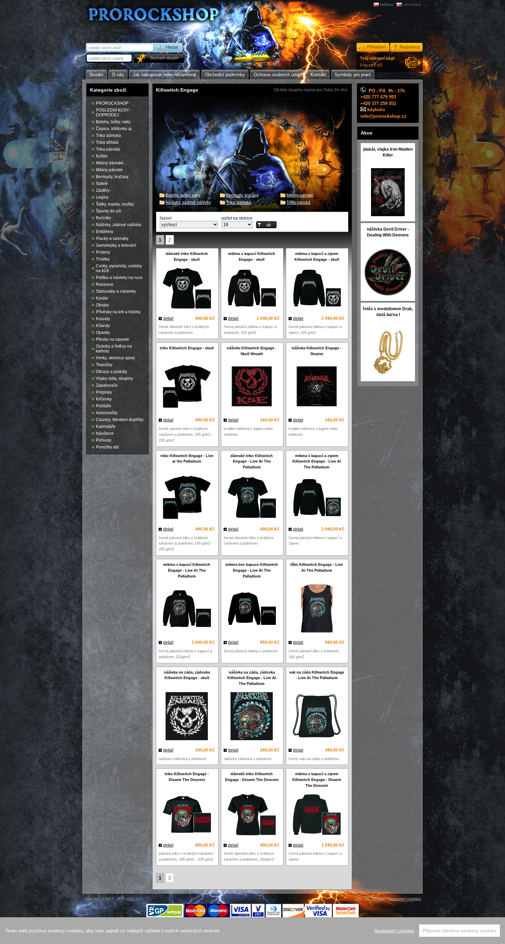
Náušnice (105, 433)
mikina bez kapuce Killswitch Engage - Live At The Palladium (251, 570)
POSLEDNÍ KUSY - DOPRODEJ (114, 112)
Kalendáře (105, 426)
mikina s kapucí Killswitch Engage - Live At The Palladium (186, 570)
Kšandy (103, 325)
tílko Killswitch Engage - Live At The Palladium (316, 567)
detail (168, 318)
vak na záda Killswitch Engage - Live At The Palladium (316, 675)
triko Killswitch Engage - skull (187, 348)
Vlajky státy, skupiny (114, 378)
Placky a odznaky (112, 238)
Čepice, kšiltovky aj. (114, 128)
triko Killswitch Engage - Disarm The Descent (187, 777)
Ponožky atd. (108, 447)
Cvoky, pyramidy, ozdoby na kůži (119, 268)
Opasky (103, 332)
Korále (102, 298)
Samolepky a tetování (116, 245)
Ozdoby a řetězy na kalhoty (114, 348)
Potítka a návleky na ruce (119, 277)
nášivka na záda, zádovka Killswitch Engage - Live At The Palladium (251, 678)
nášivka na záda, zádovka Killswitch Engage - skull (187, 675)
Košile (102, 156)
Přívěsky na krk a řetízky (118, 312)
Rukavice (104, 284)
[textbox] (110, 58)
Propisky (104, 392)
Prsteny (103, 252)
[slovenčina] (399, 4)
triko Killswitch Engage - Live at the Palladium (186, 459)
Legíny (102, 197)
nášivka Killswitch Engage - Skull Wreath (252, 351)
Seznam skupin (164, 58)
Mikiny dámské (110, 163)
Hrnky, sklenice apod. (116, 358)
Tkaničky (104, 364)
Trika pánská (299, 202)
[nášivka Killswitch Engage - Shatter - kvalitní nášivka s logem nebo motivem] (317, 387)
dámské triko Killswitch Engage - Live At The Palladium (252, 461)
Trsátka (103, 259)
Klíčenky (104, 399)
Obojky (102, 305)
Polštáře (103, 406)
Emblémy (104, 231)
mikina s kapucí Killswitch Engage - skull (251, 256)
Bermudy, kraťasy (242, 195)
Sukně (102, 183)
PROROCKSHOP (112, 103)
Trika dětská (107, 142)
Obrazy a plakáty (111, 371)
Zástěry (103, 190)
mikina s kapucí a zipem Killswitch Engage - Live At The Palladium (316, 461)
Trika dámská (238, 202)
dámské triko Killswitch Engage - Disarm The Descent (252, 777)
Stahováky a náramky (116, 291)
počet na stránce (237, 218)
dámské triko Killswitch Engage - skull (187, 256)
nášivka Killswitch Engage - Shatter (316, 351)
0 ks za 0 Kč (377, 62)
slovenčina (412, 4)
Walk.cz (132, 899)
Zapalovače (107, 385)
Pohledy (103, 440)
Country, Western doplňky (120, 419)
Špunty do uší (108, 211)
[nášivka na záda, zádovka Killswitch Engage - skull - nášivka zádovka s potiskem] (187, 717)
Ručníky (103, 217)
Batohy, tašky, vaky (183, 195)
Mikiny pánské (300, 195)
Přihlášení (376, 47)
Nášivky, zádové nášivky (188, 202)
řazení (165, 218)
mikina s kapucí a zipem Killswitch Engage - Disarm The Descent (316, 780)
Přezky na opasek (112, 339)
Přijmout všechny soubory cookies (459, 930)
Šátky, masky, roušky (115, 204)
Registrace (410, 47)
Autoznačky (106, 412)
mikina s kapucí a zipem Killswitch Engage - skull (316, 256)
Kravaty (103, 318)
